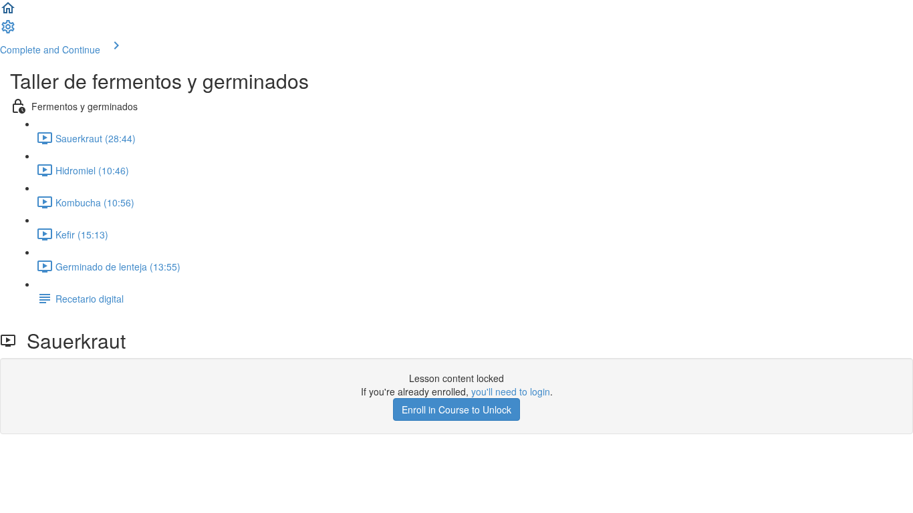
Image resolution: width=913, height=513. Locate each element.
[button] (8, 12)
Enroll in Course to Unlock (456, 409)
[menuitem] (8, 30)
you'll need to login (510, 391)
